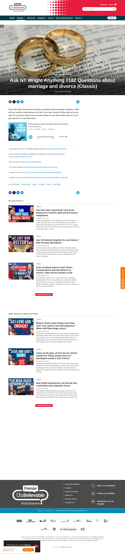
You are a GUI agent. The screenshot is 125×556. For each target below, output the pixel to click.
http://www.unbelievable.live (31, 162)
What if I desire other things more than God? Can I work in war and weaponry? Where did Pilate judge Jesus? (55, 326)
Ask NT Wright (15, 184)
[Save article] (78, 101)
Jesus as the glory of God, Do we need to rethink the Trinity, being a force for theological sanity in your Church (56, 356)
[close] (79, 98)
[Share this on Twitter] (14, 101)
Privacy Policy (71, 499)
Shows (39, 206)
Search (114, 9)
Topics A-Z (41, 510)
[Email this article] (22, 101)
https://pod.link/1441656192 (56, 149)
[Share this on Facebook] (10, 101)
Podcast (49, 184)
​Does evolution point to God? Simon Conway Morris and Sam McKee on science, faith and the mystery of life (54, 270)
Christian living (26, 184)
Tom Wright (57, 184)
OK (36, 546)
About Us (69, 495)
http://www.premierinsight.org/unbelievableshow (44, 172)
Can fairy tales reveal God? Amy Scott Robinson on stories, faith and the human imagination (57, 213)
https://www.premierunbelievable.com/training (40, 167)
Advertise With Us (72, 484)
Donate (68, 488)
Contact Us (69, 502)
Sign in (56, 98)
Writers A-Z (49, 510)
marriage (41, 184)
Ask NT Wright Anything (62, 74)
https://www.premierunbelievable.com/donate (51, 177)
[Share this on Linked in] (18, 101)
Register (103, 4)
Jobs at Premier (71, 491)
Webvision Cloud (67, 547)
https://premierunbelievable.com (20, 157)
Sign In (111, 4)
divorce (35, 184)
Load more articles (44, 294)
